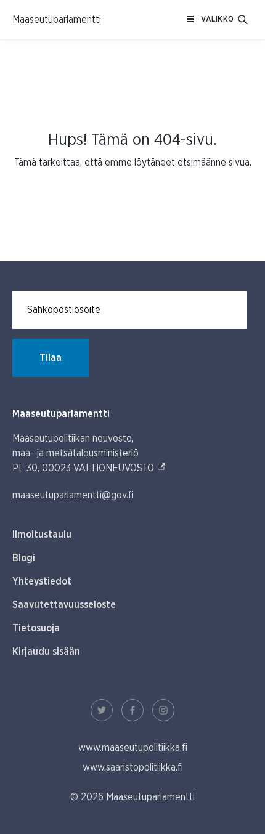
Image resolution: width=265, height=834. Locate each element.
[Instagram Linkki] (163, 710)
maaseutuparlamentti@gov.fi (73, 495)
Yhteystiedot (41, 581)
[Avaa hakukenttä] (243, 20)
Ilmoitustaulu (41, 535)
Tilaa (50, 358)
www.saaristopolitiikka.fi (133, 767)
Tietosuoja (36, 628)
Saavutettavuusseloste (64, 605)
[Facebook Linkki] (132, 710)
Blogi (23, 558)
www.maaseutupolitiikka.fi (132, 748)
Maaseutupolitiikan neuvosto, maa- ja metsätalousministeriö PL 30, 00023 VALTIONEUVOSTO (89, 453)
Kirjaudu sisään (46, 652)
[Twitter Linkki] (102, 710)
